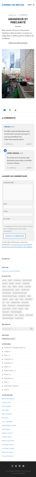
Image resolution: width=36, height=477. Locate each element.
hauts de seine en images (10, 296)
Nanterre (5, 299)
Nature (6, 367)
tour (16, 315)
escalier (21, 286)
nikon (21, 299)
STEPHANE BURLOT (8, 444)
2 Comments (23, 15)
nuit (4, 302)
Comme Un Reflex (13, 5)
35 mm (4, 280)
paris (8, 302)
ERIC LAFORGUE (7, 414)
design (15, 286)
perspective (25, 302)
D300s (4, 286)
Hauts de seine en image (19, 293)
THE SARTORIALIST (8, 456)
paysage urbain (15, 302)
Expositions (7, 363)
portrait (14, 308)
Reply (30, 144)
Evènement (7, 359)
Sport (5, 382)
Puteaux (20, 308)
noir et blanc (28, 299)
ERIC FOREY (5, 410)
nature (11, 299)
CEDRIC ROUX (6, 402)
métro (29, 296)
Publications (7, 378)
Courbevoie (26, 283)
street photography (16, 312)
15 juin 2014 (12, 168)
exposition (28, 286)
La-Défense (22, 296)
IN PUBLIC (5, 418)
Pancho (7, 127)
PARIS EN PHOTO (7, 433)
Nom (5, 204)
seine (26, 308)
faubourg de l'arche (8, 289)
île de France (19, 318)
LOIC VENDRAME (7, 422)
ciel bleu (18, 283)
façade (17, 289)
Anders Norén (21, 473)
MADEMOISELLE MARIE (9, 425)
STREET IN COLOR (7, 452)
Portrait (6, 374)
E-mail (6, 211)
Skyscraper (6, 312)
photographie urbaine (23, 305)
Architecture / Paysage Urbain (13, 347)
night (16, 299)
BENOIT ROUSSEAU (8, 399)
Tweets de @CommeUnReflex (11, 271)
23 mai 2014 (9, 144)
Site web (6, 219)
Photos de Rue (8, 370)
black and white (27, 280)
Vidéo (6, 390)
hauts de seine (7, 293)
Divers (6, 355)
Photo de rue (11, 305)
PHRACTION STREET (8, 441)
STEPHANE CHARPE (8, 448)
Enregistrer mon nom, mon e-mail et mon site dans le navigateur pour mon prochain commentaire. (18, 229)
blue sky (5, 283)
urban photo (29, 315)
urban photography (8, 318)
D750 (9, 286)
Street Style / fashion (10, 386)
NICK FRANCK (6, 429)
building (11, 283)
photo (4, 305)
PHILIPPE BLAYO (7, 437)
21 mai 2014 (12, 15)
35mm (10, 280)
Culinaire (6, 351)
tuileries (21, 315)
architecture (17, 280)
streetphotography (8, 315)
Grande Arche (25, 289)
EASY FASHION (6, 406)
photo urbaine (7, 308)
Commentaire (9, 182)
